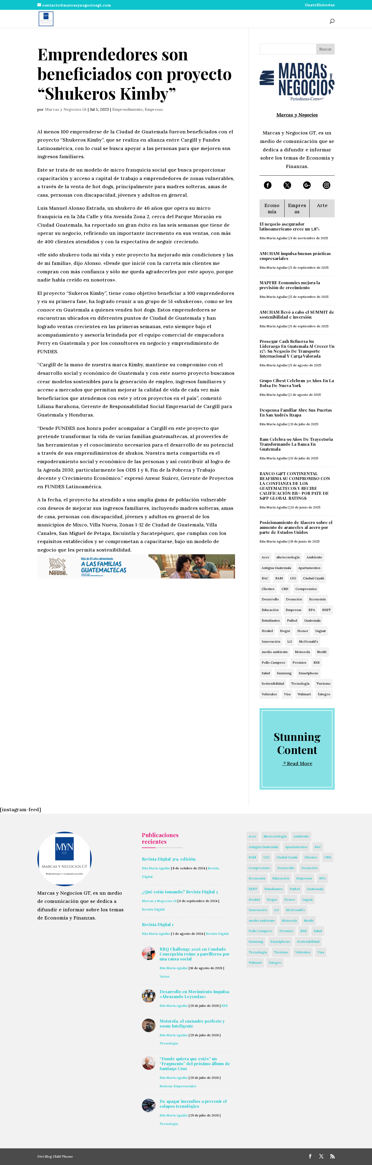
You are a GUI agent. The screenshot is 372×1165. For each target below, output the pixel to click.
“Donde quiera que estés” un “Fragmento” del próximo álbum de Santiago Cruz (195, 1063)
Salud (266, 673)
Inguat (320, 631)
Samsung (284, 673)
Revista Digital (153, 909)
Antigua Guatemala (276, 568)
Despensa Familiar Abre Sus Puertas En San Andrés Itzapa (296, 412)
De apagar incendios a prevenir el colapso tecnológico (193, 1103)
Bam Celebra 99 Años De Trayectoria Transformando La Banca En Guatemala (296, 444)
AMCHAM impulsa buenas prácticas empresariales (295, 256)
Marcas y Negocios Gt (66, 109)
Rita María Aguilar (274, 238)
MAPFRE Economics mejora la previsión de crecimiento (290, 285)
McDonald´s (308, 641)
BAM (279, 578)
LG (289, 641)
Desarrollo (270, 599)
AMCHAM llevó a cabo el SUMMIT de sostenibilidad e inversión (297, 314)
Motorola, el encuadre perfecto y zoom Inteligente (192, 1023)
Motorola (302, 652)
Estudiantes (271, 620)
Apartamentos (309, 568)
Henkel (267, 631)
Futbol (292, 620)
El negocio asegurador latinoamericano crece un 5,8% (290, 226)
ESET (326, 610)
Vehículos (269, 694)
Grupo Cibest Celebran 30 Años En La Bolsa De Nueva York (297, 383)
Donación (294, 599)
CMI (285, 589)
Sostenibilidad (273, 683)
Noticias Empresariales (178, 1086)
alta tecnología (288, 557)
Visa (287, 694)
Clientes (268, 589)
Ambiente (314, 557)
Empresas (154, 109)
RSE (316, 662)
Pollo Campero (273, 662)
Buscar (325, 49)
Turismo (323, 683)
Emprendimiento (127, 109)
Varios (165, 976)
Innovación (271, 641)
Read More (299, 763)
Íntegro (324, 694)
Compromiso (306, 589)
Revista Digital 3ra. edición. (169, 859)
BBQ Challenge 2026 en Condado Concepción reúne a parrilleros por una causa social (195, 954)
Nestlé (322, 652)
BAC (265, 578)
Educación (270, 610)
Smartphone (308, 673)
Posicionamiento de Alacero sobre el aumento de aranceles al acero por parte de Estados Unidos (296, 527)
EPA (312, 610)
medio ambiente (275, 652)
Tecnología (300, 683)
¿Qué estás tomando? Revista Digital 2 (180, 891)
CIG (293, 578)
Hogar (285, 631)
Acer (265, 557)
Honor (302, 631)
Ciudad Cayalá (313, 578)
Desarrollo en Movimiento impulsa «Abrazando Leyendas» (194, 994)
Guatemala (312, 620)
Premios (299, 662)
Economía (317, 599)
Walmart (304, 694)
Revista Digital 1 (157, 924)
